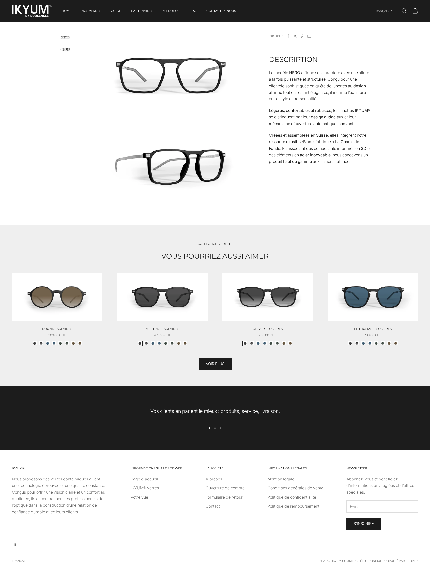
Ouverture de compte (225, 487)
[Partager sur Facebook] (288, 36)
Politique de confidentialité (292, 497)
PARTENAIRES (142, 11)
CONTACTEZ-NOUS (221, 11)
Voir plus (215, 363)
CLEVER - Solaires (268, 329)
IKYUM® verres (145, 487)
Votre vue (139, 497)
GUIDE (116, 11)
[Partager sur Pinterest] (302, 36)
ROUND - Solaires (57, 329)
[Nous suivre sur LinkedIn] (14, 544)
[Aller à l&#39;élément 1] (65, 38)
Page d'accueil (144, 479)
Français (381, 11)
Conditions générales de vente (295, 487)
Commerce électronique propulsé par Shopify (380, 561)
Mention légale (281, 479)
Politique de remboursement (293, 506)
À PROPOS (171, 11)
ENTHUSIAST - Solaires (373, 329)
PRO (192, 11)
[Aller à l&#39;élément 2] (65, 50)
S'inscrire (364, 523)
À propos (214, 479)
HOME (66, 11)
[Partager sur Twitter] (295, 36)
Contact (213, 506)
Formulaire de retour (224, 497)
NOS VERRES (91, 11)
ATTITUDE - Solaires (162, 329)
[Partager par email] (309, 36)
